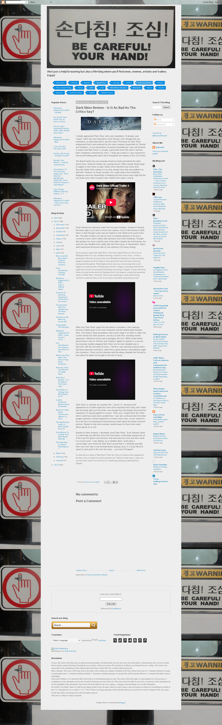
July (58, 242)
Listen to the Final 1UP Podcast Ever (160, 454)
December (60, 225)
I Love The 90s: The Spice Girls (60, 148)
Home (111, 570)
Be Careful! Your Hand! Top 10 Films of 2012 (60, 119)
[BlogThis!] (108, 482)
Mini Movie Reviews (118, 88)
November (60, 228)
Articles (87, 83)
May (58, 249)
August (59, 239)
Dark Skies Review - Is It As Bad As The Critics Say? (62, 381)
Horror (80, 88)
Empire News (159, 434)
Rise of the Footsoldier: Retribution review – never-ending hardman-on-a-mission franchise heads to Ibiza (160, 181)
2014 (56, 218)
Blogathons (101, 83)
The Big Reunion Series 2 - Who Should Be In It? (62, 425)
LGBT (91, 88)
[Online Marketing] (59, 648)
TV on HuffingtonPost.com (160, 481)
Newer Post (82, 570)
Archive (74, 83)
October (59, 232)
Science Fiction (76, 93)
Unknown (160, 147)
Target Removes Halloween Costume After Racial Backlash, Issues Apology (160, 203)
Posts (158, 120)
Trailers (92, 93)
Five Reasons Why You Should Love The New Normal (62, 309)
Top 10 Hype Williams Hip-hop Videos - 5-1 (61, 191)
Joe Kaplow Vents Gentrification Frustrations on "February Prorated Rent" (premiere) (161, 274)
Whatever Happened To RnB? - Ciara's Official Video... (62, 283)
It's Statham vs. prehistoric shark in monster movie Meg (161, 401)
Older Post (141, 570)
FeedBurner (116, 608)
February (60, 457)
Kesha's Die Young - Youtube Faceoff (61, 154)
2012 (56, 465)
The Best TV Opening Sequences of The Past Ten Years (62, 297)
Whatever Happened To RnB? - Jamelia (61, 110)
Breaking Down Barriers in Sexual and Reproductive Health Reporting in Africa (160, 374)
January (59, 460)
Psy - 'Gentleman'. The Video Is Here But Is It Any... (62, 347)
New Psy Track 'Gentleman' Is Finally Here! (62, 371)
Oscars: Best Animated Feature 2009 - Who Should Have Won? (61, 129)
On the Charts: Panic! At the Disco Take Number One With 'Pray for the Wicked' (160, 343)
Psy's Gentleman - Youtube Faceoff (62, 271)
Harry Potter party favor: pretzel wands (160, 421)
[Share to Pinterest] (116, 482)
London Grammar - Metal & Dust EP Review (62, 403)
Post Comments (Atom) (97, 575)
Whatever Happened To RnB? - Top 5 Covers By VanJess (61, 201)
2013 (56, 221)
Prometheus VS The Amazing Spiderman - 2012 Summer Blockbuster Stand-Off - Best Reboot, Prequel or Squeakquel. (61, 177)
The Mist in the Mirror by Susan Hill (62, 319)
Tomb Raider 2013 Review (62, 326)
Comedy (116, 83)
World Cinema (107, 93)
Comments (161, 124)
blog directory (70, 651)
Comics (129, 83)
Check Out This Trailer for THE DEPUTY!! (159, 255)
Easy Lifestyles (160, 465)
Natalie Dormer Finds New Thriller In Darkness (160, 438)
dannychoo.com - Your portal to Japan (160, 291)
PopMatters (159, 268)
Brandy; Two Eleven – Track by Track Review (61, 162)
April (58, 253)
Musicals (137, 88)
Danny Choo (158, 296)
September (61, 235)
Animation (60, 83)
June (58, 246)
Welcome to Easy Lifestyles (160, 468)
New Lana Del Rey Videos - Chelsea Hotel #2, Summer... (62, 260)
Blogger (122, 703)
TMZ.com (157, 197)
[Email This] (105, 482)
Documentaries (144, 83)
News (149, 88)
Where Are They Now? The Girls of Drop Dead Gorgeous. (62, 359)
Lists (102, 88)
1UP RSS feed (159, 450)
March (59, 453)
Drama (160, 83)
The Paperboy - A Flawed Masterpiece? (62, 445)
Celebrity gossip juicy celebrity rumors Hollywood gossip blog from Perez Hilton (160, 312)
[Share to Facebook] (114, 482)
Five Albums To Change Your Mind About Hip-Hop (62, 435)
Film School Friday (63, 88)
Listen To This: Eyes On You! (159, 323)
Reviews (59, 93)
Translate (102, 640)
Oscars (161, 88)
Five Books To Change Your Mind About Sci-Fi (62, 393)
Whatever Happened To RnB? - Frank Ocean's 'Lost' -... (62, 335)
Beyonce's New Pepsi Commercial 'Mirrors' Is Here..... (62, 414)
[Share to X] (111, 482)
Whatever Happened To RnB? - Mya (61, 139)
